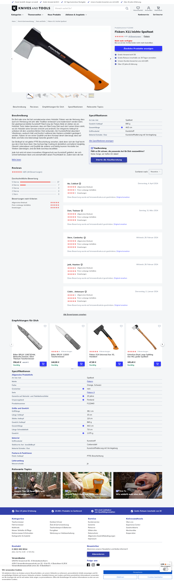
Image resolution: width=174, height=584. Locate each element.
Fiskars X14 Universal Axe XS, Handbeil (102, 356)
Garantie (91, 525)
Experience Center (133, 525)
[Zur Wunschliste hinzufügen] (45, 326)
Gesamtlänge (94, 127)
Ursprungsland (18, 400)
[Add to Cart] (43, 364)
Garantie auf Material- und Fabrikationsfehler (30, 396)
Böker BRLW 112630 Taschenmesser (60, 356)
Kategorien (16, 15)
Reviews (34, 106)
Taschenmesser (18, 522)
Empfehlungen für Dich (53, 106)
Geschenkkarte (132, 528)
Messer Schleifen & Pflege (21, 530)
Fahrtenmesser (18, 525)
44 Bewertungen (135, 36)
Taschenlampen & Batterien (60, 528)
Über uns (129, 522)
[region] (61, 62)
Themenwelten (34, 15)
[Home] (31, 8)
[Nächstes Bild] (110, 58)
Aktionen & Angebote (75, 15)
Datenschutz (93, 533)
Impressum (92, 539)
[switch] (165, 569)
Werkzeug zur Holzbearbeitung (62, 533)
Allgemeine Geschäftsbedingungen (101, 536)
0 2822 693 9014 (19, 549)
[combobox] (155, 171)
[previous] (16, 344)
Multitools (15, 528)
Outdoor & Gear (56, 522)
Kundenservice (93, 522)
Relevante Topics (95, 106)
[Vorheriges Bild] (12, 58)
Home (14, 21)
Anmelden (148, 10)
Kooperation (131, 533)
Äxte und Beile (41, 21)
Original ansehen (123, 197)
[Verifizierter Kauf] (80, 183)
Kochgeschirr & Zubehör (21, 536)
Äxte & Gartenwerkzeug (26, 21)
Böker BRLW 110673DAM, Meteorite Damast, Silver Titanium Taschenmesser (24, 357)
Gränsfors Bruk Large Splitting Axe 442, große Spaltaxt (140, 356)
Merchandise (131, 530)
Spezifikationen (75, 106)
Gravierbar (16, 389)
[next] (158, 344)
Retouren (91, 528)
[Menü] (169, 562)
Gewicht (15, 433)
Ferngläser (54, 530)
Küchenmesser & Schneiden (22, 533)
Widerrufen (92, 530)
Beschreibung (19, 106)
